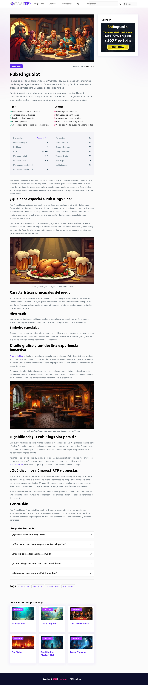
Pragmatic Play (42, 138)
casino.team (64, 679)
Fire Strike (17, 652)
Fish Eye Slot (18, 624)
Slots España (68, 586)
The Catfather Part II (80, 624)
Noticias (90, 4)
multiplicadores (16, 464)
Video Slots (16, 66)
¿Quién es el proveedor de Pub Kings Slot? (34, 573)
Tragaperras (39, 4)
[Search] (120, 3)
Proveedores (67, 4)
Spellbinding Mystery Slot (47, 654)
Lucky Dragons (48, 624)
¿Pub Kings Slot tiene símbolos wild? (31, 554)
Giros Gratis (38, 586)
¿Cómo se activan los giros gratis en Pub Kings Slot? (39, 544)
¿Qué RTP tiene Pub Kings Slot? (28, 535)
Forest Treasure (78, 652)
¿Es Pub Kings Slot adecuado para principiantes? (37, 564)
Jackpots (52, 4)
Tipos (79, 4)
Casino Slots (23, 586)
